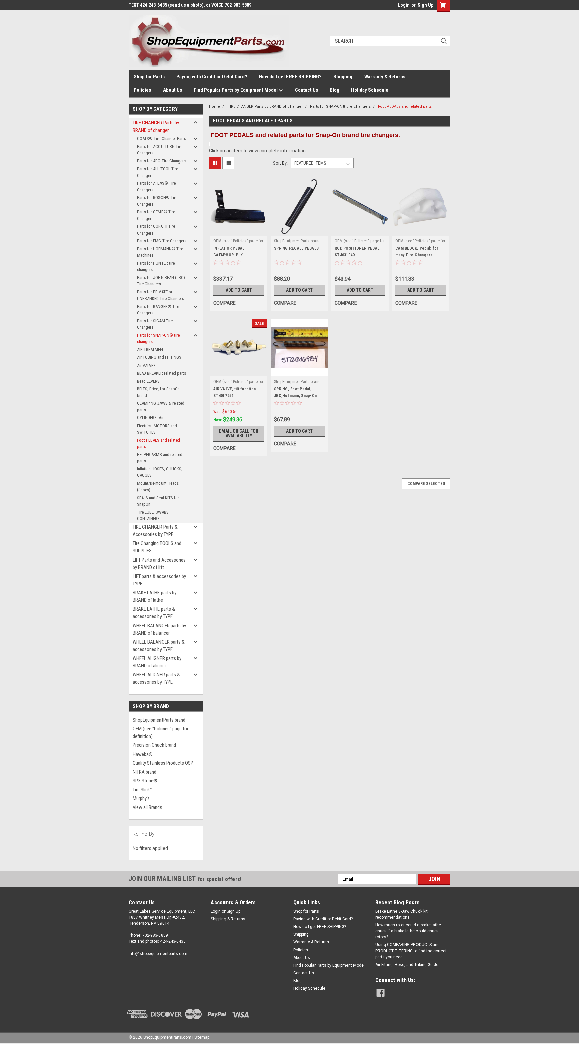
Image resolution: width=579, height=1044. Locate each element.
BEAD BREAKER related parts (161, 373)
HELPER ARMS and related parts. (159, 458)
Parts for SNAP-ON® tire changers (158, 338)
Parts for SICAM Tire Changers (155, 324)
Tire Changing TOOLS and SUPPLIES (157, 547)
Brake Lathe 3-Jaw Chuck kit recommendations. (401, 914)
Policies (142, 90)
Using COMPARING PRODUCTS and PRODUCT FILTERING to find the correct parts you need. (411, 950)
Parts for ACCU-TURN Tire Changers (159, 150)
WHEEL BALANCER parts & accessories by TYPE (159, 646)
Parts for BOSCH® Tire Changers (157, 201)
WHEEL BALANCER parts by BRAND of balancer (159, 629)
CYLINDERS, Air (150, 417)
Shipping (342, 77)
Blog (334, 90)
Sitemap (201, 1037)
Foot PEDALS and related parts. (158, 443)
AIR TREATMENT (151, 349)
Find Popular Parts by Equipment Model (236, 90)
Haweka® (143, 754)
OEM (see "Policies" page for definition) (160, 732)
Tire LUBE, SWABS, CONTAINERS (153, 515)
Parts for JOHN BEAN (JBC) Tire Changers (161, 281)
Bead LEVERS (148, 381)
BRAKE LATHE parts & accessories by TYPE (154, 613)
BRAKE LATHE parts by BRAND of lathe (154, 596)
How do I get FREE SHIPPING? (290, 77)
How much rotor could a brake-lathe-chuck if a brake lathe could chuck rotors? (408, 931)
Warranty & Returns (384, 77)
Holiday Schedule (369, 90)
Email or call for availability (238, 433)
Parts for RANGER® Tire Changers (158, 310)
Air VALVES (146, 365)
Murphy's (141, 798)
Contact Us (306, 90)
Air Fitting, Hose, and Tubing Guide (406, 964)
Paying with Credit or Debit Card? (211, 77)
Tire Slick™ (143, 790)
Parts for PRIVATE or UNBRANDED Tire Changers (160, 295)
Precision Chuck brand (154, 745)
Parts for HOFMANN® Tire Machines (160, 252)
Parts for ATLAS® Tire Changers (156, 186)
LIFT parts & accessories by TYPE (159, 580)
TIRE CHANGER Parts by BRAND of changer (156, 126)
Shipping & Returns (228, 919)
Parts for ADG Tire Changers (161, 161)
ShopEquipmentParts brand (159, 720)
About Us (172, 90)
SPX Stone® (145, 781)
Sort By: (280, 163)
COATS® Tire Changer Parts (161, 138)
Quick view (239, 230)
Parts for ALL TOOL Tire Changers (157, 172)
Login (404, 5)
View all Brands (147, 807)
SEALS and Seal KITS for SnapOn (158, 501)
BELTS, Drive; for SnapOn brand (158, 392)
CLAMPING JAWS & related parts (160, 406)
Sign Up (425, 5)
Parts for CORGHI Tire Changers (156, 230)
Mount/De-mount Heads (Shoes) (158, 487)
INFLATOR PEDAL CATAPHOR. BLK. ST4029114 (229, 255)
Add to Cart (239, 290)
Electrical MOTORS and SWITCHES (157, 429)
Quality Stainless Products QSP (163, 763)
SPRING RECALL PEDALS (296, 248)
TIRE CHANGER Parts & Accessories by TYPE (155, 531)
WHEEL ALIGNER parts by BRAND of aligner (157, 662)
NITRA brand (144, 772)
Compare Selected (426, 483)
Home (214, 106)
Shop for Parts (149, 77)
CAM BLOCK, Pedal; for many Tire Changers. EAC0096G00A (416, 255)
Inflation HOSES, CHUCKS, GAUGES (159, 472)
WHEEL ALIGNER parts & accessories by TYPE (156, 679)
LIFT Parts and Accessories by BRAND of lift (159, 564)
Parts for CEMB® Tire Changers (156, 215)
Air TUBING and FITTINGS (159, 357)
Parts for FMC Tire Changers (161, 240)
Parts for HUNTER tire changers (156, 266)
